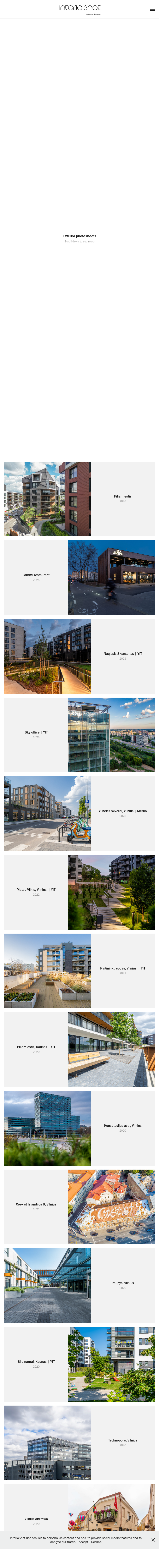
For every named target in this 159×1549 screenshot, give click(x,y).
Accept (83, 1542)
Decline (96, 1542)
